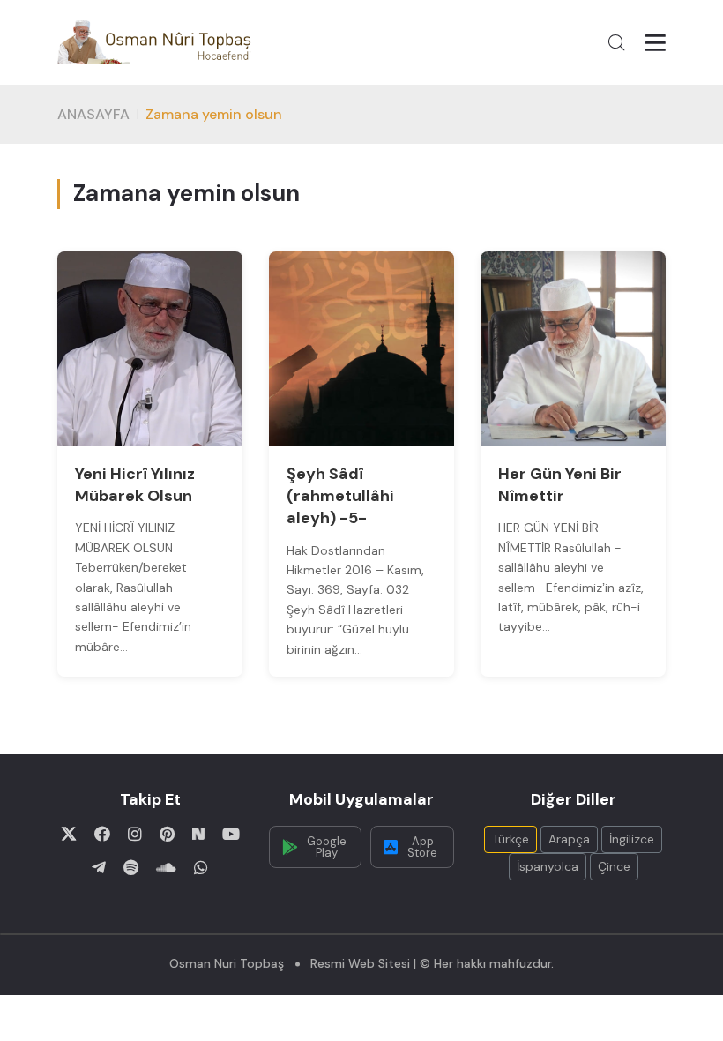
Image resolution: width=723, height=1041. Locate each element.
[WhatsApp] (201, 867)
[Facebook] (102, 834)
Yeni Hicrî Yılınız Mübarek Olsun (135, 484)
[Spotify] (130, 867)
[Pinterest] (167, 834)
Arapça (569, 839)
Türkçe (510, 839)
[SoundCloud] (166, 867)
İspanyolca (547, 866)
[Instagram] (135, 834)
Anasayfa (93, 114)
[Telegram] (99, 867)
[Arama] (616, 42)
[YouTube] (231, 834)
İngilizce (631, 839)
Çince (614, 866)
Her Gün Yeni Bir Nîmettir (560, 484)
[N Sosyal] (198, 834)
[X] (69, 834)
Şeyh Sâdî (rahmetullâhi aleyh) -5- (340, 495)
